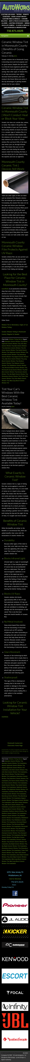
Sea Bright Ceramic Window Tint (19, 374)
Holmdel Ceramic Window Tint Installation (14, 794)
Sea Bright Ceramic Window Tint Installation (14, 846)
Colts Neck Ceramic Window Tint (18, 770)
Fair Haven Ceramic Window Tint (18, 780)
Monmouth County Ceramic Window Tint (13, 370)
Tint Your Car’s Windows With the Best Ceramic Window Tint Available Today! (13, 396)
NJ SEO (22, 749)
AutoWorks (5, 289)
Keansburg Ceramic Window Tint (11, 796)
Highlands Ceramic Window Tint (19, 352)
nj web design (20, 1057)
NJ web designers (18, 1055)
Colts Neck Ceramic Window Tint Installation (14, 772)
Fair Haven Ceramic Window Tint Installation (14, 783)
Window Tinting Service (15, 339)
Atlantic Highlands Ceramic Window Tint (13, 765)
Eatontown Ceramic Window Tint (13, 348)
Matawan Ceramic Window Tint (10, 815)
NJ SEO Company (14, 749)
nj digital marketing (14, 753)
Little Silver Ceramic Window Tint (13, 359)
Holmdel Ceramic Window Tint (10, 354)
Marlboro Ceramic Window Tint (17, 811)
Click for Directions (15, 879)
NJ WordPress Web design (18, 751)
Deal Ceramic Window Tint (9, 774)
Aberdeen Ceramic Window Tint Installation (14, 763)
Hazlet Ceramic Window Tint (10, 785)
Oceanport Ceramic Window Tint (11, 833)
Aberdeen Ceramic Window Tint (14, 341)
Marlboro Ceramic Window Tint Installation (14, 813)
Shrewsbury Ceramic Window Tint (11, 376)
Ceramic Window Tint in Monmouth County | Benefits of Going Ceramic (15, 47)
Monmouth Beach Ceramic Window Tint (15, 367)
